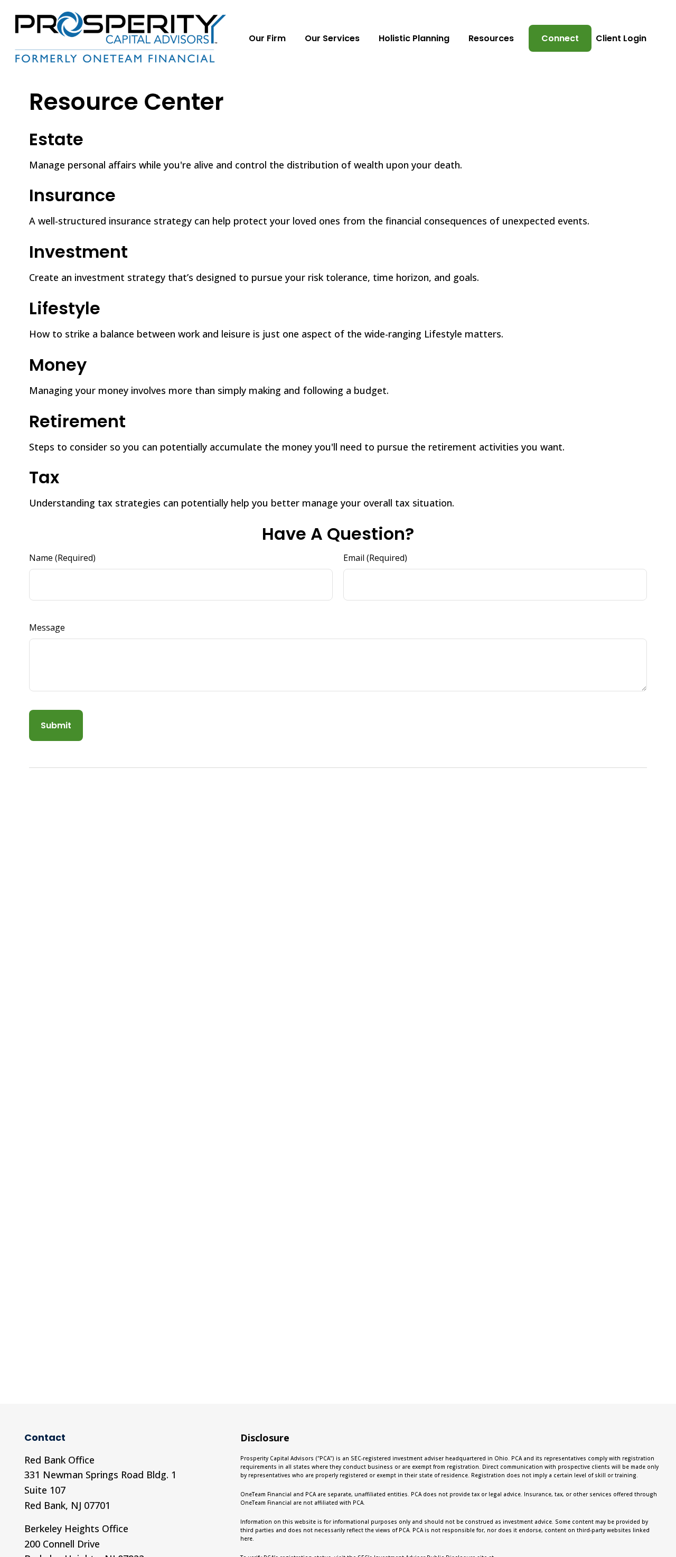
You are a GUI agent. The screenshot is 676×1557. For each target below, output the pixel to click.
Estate (56, 139)
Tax (44, 477)
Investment (78, 252)
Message (47, 627)
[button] (267, 38)
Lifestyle (64, 308)
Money (58, 365)
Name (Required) (62, 558)
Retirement (77, 421)
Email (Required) (375, 558)
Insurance (72, 195)
